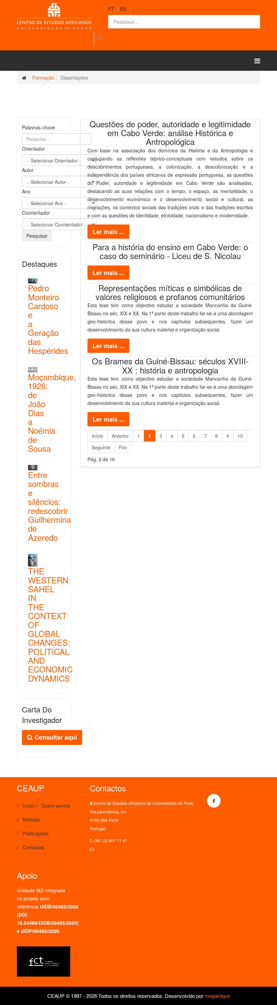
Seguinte (101, 447)
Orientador (33, 148)
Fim (123, 447)
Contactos (32, 847)
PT (111, 8)
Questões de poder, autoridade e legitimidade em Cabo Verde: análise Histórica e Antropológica (170, 133)
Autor (27, 170)
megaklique (217, 995)
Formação (43, 77)
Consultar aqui (55, 737)
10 (240, 435)
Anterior (120, 435)
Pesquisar (100, 37)
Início (97, 435)
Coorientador (36, 212)
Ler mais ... (108, 231)
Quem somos (55, 805)
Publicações (34, 833)
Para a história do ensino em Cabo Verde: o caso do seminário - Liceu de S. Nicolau (170, 251)
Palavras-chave (38, 127)
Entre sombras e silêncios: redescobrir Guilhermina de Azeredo (49, 506)
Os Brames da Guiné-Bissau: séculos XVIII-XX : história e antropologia (170, 365)
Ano (26, 191)
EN (123, 8)
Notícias (30, 819)
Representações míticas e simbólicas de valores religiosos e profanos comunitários (170, 292)
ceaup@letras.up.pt (113, 849)
